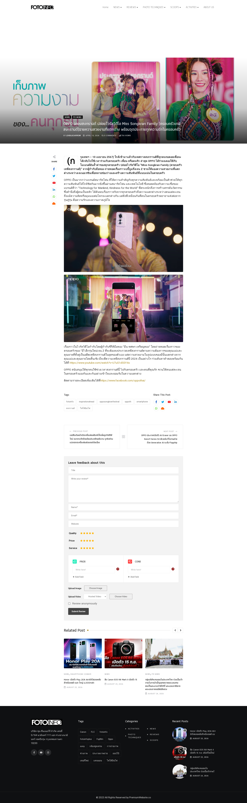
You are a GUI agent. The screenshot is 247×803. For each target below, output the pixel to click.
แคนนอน (97, 760)
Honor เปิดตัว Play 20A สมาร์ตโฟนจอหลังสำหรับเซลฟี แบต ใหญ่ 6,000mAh (82, 681)
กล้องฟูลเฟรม (95, 746)
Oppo (110, 739)
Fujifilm (100, 739)
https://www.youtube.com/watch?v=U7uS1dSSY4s (100, 362)
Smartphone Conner (80, 674)
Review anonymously (84, 603)
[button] (175, 630)
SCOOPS (174, 7)
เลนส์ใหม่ (84, 760)
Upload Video (74, 597)
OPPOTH (128, 401)
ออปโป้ (116, 753)
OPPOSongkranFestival (109, 401)
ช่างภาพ (84, 753)
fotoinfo (70, 401)
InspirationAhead (86, 401)
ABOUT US (209, 7)
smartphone (142, 401)
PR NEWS (156, 674)
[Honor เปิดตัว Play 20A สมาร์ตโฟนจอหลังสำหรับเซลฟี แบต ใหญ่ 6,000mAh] (179, 734)
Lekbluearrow (73, 136)
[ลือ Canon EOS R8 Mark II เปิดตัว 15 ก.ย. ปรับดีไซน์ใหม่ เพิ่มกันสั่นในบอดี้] (179, 753)
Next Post (169, 431)
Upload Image (74, 588)
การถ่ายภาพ (112, 746)
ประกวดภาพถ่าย (100, 753)
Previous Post (80, 431)
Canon (83, 732)
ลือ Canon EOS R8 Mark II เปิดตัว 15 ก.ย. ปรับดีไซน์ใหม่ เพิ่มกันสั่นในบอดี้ (202, 753)
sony (82, 746)
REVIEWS (131, 7)
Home (105, 7)
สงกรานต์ (70, 408)
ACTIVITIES (191, 7)
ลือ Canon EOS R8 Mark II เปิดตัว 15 (121, 679)
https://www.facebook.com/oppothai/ (123, 380)
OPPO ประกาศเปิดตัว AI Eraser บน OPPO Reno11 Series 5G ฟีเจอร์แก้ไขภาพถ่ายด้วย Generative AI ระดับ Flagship (159, 438)
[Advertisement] (123, 36)
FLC (93, 732)
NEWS (116, 7)
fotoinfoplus (86, 739)
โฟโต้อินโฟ (85, 408)
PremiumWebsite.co (140, 797)
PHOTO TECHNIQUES (153, 7)
